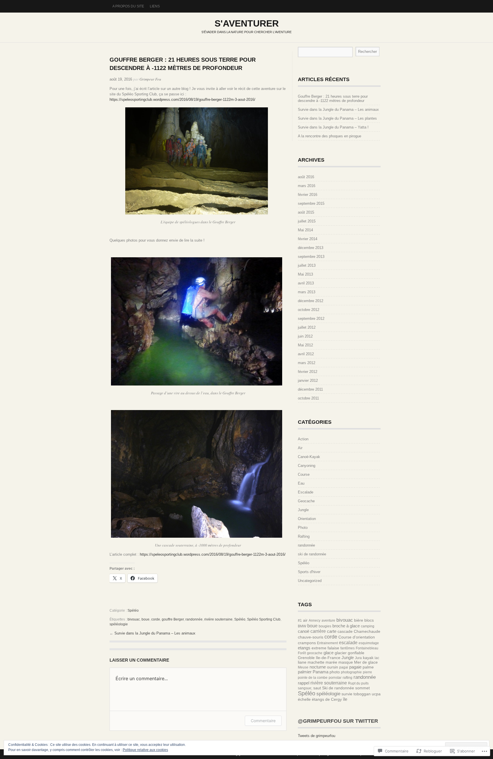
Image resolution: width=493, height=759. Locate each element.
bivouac (134, 619)
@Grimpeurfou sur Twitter (338, 721)
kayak (368, 657)
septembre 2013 (311, 256)
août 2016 (306, 177)
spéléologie (119, 624)
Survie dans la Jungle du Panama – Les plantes (337, 118)
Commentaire (263, 720)
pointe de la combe (313, 678)
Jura (358, 658)
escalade (348, 642)
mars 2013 (306, 292)
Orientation (307, 519)
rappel (303, 682)
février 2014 (307, 239)
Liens (155, 6)
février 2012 (307, 372)
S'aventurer (247, 23)
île (345, 699)
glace (329, 652)
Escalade (305, 492)
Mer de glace (366, 662)
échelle (304, 699)
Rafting (304, 536)
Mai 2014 (305, 230)
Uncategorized (310, 581)
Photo (303, 527)
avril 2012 (306, 354)
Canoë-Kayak (309, 457)
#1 (300, 621)
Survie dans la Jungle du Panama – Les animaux (154, 633)
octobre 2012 (308, 310)
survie (347, 694)
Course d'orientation (356, 637)
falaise (333, 648)
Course (304, 474)
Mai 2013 (305, 274)
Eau (301, 483)
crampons (307, 642)
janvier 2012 (308, 380)
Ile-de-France (328, 657)
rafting (347, 678)
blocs (369, 620)
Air (300, 448)
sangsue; (305, 688)
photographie (351, 672)
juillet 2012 (307, 327)
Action (303, 439)
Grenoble (306, 657)
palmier (305, 671)
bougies (325, 626)
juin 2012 (305, 336)
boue (145, 619)
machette (316, 662)
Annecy (314, 621)
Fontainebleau (367, 648)
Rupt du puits (358, 683)
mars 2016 (306, 186)
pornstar (335, 678)
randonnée (194, 619)
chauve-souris (310, 637)
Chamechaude (367, 631)
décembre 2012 (310, 301)
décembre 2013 (310, 248)
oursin (332, 667)
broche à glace (346, 625)
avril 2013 (306, 283)
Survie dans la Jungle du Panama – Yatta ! (333, 127)
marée (331, 662)
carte (331, 631)
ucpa (376, 694)
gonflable (356, 652)
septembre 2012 (311, 318)
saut (317, 688)
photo (335, 672)
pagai (343, 667)
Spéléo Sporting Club (263, 619)
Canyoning (306, 465)
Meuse (303, 667)
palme (368, 667)
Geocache (306, 501)
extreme (319, 648)
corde (155, 619)
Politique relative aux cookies (145, 750)
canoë (303, 631)
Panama (320, 671)
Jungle (303, 510)
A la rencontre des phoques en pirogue (329, 136)
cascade (345, 631)
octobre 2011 (308, 398)
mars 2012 (306, 363)
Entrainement (327, 643)
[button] (196, 160)
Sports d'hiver (309, 572)
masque (345, 662)
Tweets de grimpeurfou (316, 736)
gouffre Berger (173, 619)
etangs (304, 647)
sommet (362, 688)
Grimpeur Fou (150, 79)
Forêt (302, 653)
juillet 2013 (307, 265)
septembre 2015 (311, 203)
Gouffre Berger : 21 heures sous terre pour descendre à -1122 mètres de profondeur (333, 98)
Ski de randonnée (338, 688)
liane (302, 662)
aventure (328, 621)
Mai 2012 (305, 345)
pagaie (355, 666)
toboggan (362, 694)
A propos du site (128, 6)
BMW (302, 626)
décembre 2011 (310, 389)
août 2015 (306, 212)
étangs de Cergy (327, 699)
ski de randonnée (312, 554)
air (305, 620)
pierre (367, 672)
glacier (341, 652)
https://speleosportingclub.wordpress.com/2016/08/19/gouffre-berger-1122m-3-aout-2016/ (182, 99)
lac (377, 658)
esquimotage (369, 643)
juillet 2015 (307, 221)
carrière (318, 631)
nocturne (318, 666)
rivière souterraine (218, 619)
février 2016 (307, 194)
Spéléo (133, 611)
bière (358, 620)
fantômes (347, 648)
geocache (314, 653)
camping (367, 626)
